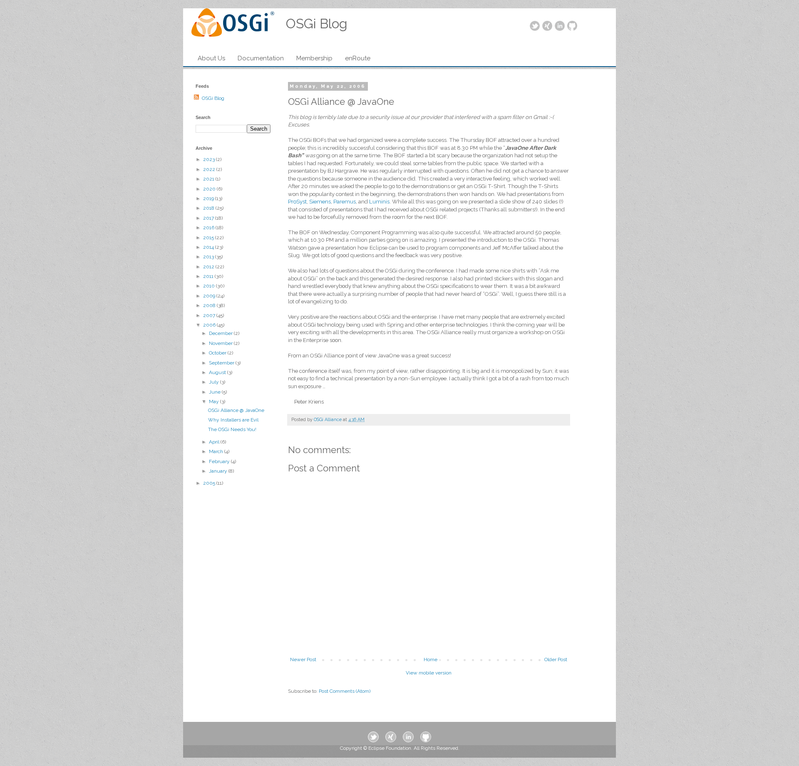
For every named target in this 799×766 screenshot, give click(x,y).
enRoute (357, 58)
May (214, 401)
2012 (209, 267)
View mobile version (429, 673)
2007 (209, 315)
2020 (210, 189)
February (220, 461)
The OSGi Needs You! (232, 429)
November (221, 343)
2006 (210, 325)
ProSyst (297, 201)
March (216, 451)
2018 (209, 208)
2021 (209, 179)
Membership (314, 58)
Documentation (261, 58)
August (218, 372)
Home (430, 659)
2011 (209, 276)
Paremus (344, 201)
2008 (210, 305)
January (218, 471)
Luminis (379, 201)
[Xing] (547, 26)
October (218, 353)
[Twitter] (535, 26)
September (222, 363)
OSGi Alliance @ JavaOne (236, 410)
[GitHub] (572, 26)
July (214, 382)
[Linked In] (559, 26)
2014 (209, 247)
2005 (209, 483)
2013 (209, 257)
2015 (209, 237)
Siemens (320, 201)
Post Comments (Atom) (344, 691)
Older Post (555, 659)
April (215, 442)
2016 (209, 228)
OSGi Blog (213, 98)
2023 (209, 159)
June (215, 392)
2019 (209, 198)
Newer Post (303, 659)
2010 (209, 286)
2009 (209, 296)
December (221, 333)
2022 (209, 169)
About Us (211, 58)
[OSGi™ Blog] (232, 25)
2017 (209, 218)
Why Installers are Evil (233, 420)
